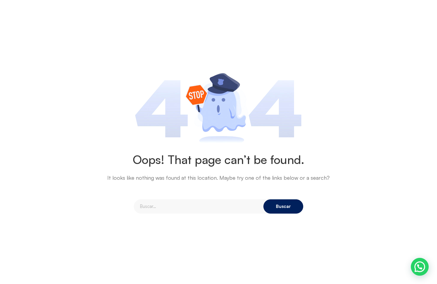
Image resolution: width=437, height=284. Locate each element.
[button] (420, 267)
